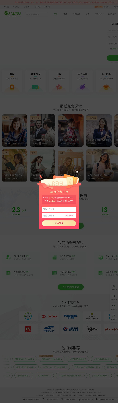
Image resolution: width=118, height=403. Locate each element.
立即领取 (59, 223)
